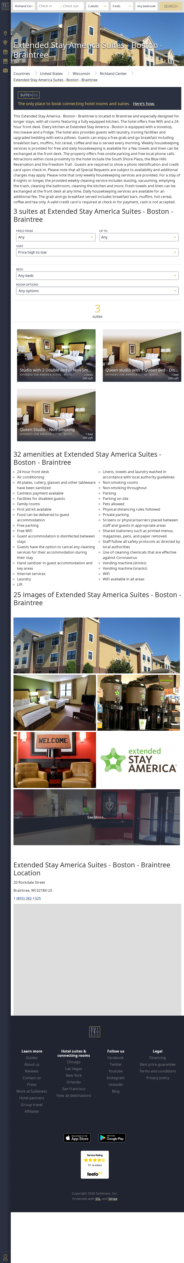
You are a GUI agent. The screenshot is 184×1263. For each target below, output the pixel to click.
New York (74, 1075)
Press (32, 1084)
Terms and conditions (157, 1071)
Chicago (74, 1061)
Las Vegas (73, 1068)
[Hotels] (5, 61)
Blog (116, 1091)
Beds (19, 269)
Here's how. (144, 103)
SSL (98, 1199)
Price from (24, 231)
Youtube (116, 1071)
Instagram (116, 1077)
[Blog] (5, 71)
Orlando (74, 1082)
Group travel (32, 1104)
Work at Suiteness (31, 1091)
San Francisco (73, 1088)
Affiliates (31, 1111)
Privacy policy (157, 1077)
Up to (103, 231)
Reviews (32, 1071)
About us (31, 1064)
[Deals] (5, 52)
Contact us (32, 1077)
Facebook (115, 1057)
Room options (27, 287)
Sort (19, 246)
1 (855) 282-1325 (27, 898)
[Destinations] (5, 33)
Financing (157, 1057)
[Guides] (5, 43)
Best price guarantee (157, 1064)
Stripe (112, 1199)
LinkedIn (115, 1084)
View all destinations (73, 1095)
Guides (32, 1057)
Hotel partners (31, 1097)
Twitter (116, 1064)
